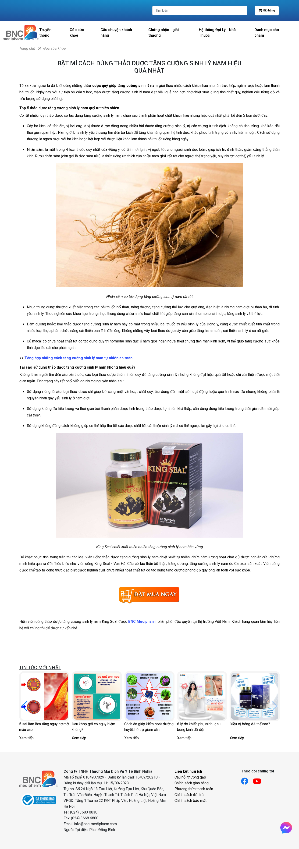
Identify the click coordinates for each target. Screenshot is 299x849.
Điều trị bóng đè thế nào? (250, 724)
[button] (24, 706)
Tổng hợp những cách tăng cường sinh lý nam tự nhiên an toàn (78, 358)
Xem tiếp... (27, 738)
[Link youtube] (259, 780)
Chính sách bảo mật (190, 800)
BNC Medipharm (142, 621)
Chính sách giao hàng (191, 783)
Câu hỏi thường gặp (190, 777)
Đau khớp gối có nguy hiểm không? (93, 727)
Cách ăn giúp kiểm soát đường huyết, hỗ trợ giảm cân (149, 727)
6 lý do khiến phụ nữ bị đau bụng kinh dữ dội (199, 727)
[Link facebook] (247, 780)
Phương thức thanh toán (193, 789)
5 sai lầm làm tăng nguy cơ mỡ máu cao (44, 727)
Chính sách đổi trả (189, 795)
